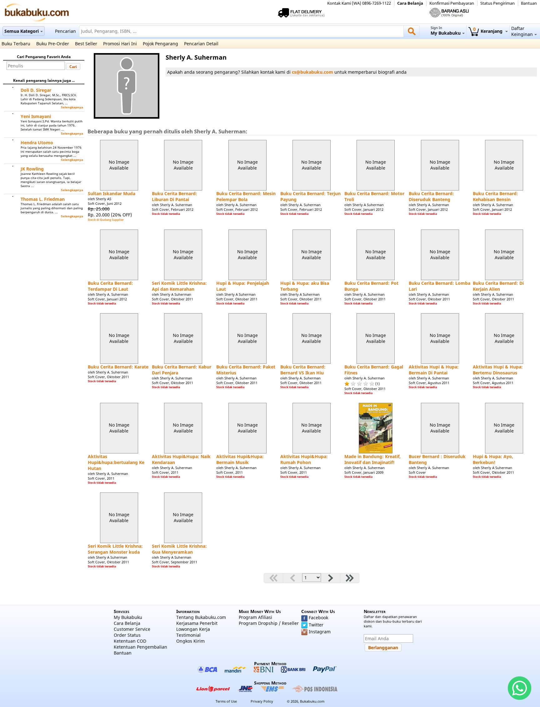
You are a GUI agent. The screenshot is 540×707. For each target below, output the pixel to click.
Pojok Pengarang (160, 44)
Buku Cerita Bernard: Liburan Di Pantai (174, 196)
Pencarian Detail (201, 44)
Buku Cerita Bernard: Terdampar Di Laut (110, 286)
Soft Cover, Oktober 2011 (172, 299)
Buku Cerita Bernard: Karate (118, 367)
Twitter (316, 625)
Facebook (318, 617)
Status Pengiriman (497, 3)
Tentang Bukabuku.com (201, 617)
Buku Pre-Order (52, 44)
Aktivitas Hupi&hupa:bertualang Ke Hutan (116, 462)
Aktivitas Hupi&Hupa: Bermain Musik (240, 459)
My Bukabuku (128, 617)
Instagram (320, 632)
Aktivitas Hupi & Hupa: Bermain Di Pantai (434, 370)
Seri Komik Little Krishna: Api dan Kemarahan (179, 286)
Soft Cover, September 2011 (174, 562)
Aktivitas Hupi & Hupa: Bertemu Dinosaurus (498, 370)
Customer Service (132, 629)
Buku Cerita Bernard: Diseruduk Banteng (431, 196)
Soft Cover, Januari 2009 (363, 472)
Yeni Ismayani (36, 116)
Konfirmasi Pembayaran (451, 3)
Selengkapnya (72, 107)
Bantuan (529, 3)
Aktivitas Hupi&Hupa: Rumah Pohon (304, 459)
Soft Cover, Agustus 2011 (429, 382)
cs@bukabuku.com (312, 72)
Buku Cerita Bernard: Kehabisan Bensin (495, 196)
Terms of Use (226, 701)
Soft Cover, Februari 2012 (172, 209)
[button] (73, 66)
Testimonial (188, 635)
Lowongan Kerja (193, 629)
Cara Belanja (410, 3)
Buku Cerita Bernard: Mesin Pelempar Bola (246, 196)
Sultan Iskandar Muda (111, 193)
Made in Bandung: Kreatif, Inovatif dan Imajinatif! (372, 459)
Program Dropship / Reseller (269, 623)
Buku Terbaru (16, 44)
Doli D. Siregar (36, 90)
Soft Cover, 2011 (101, 478)
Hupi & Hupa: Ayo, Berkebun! (493, 459)
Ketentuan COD (130, 641)
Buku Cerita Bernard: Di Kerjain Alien (498, 286)
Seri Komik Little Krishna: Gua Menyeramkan (179, 549)
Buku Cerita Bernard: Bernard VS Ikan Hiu (303, 370)
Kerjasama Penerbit (197, 623)
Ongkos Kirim (190, 641)
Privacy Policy (262, 701)
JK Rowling (32, 169)
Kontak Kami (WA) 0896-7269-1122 (359, 3)
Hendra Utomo (37, 143)
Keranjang (488, 31)
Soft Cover (417, 472)
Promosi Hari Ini (120, 44)
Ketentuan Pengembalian (140, 647)
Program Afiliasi (255, 617)
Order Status (127, 635)
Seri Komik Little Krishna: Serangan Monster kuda (115, 549)
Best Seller (86, 44)
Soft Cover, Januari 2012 (363, 209)
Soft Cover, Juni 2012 (105, 203)
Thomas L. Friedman (43, 199)
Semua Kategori (21, 31)
